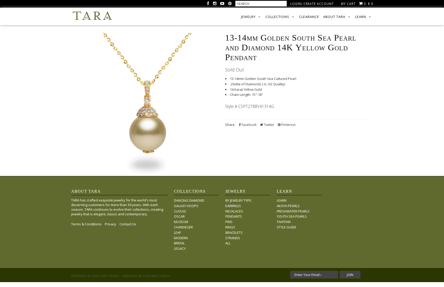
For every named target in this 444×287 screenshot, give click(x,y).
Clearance (309, 16)
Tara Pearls (109, 276)
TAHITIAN (284, 221)
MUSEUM (181, 221)
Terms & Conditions (86, 224)
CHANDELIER (183, 227)
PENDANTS (233, 216)
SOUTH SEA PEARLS (292, 216)
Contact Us (127, 224)
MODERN (181, 238)
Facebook (249, 124)
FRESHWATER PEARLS (293, 211)
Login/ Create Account (312, 4)
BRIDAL (179, 243)
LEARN (281, 200)
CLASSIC (180, 211)
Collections (277, 16)
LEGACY (180, 248)
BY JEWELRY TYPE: (238, 200)
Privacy (110, 224)
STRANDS (232, 238)
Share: (230, 124)
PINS (229, 221)
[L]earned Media (156, 276)
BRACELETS (234, 232)
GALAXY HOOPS (186, 205)
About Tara (334, 16)
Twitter (268, 124)
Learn (360, 16)
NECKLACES (234, 211)
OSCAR (179, 216)
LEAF (177, 232)
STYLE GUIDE (286, 227)
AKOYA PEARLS (288, 205)
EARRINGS (233, 205)
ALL (227, 243)
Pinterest (288, 124)
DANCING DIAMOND (189, 200)
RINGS (230, 227)
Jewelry (248, 16)
